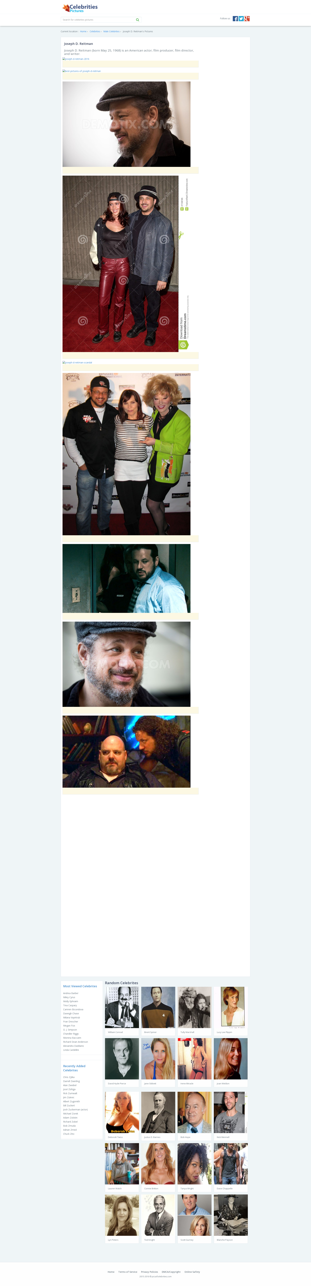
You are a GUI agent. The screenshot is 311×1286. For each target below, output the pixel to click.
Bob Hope (185, 1137)
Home (111, 1271)
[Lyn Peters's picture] (122, 1214)
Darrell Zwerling (71, 1081)
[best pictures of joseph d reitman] (82, 70)
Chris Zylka (69, 1077)
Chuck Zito (68, 1133)
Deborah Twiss (115, 1137)
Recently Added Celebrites (74, 1068)
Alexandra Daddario (73, 1045)
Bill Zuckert (69, 1105)
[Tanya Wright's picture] (195, 1163)
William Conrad (115, 1032)
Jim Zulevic (68, 1097)
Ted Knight (149, 1239)
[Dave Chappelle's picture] (231, 1163)
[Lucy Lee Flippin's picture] (231, 1007)
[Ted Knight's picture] (158, 1214)
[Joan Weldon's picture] (231, 1058)
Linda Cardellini (71, 1049)
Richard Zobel (70, 1121)
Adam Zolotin (70, 1117)
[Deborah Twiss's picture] (122, 1112)
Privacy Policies (149, 1271)
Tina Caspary (70, 1005)
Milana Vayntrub (71, 1017)
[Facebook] (235, 18)
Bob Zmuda (69, 1125)
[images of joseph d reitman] (126, 578)
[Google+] (247, 18)
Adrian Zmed (70, 1129)
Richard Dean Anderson (75, 1041)
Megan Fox (69, 1025)
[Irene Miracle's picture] (195, 1058)
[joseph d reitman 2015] (126, 751)
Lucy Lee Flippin (224, 1032)
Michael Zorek (70, 1113)
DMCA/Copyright (171, 1271)
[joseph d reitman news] (126, 123)
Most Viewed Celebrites (80, 986)
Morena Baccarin (72, 1037)
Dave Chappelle (225, 1188)
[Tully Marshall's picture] (195, 1007)
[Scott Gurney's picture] (195, 1214)
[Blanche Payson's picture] (231, 1214)
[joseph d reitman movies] (126, 664)
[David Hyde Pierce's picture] (122, 1058)
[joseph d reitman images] (126, 453)
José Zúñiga (69, 1089)
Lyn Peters (113, 1239)
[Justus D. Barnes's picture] (158, 1112)
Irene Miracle (187, 1083)
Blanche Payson (225, 1239)
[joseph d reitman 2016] (76, 58)
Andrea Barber (70, 993)
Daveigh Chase (71, 1013)
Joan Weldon (223, 1083)
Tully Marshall (187, 1032)
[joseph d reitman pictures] (126, 263)
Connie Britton (151, 1188)
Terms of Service (127, 1271)
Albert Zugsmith (71, 1101)
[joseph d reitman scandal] (77, 362)
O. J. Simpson (70, 1029)
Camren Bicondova (73, 1009)
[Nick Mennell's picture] (231, 1112)
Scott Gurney (187, 1239)
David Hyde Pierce (117, 1083)
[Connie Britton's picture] (158, 1163)
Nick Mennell (223, 1137)
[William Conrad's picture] (122, 1007)
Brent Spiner (150, 1032)
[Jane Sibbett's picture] (158, 1058)
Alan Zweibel (69, 1085)
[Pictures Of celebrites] (80, 8)
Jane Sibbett (150, 1083)
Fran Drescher (70, 1021)
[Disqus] (155, 843)
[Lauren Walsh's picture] (122, 1163)
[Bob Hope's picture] (195, 1112)
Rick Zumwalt (70, 1093)
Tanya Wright (187, 1188)
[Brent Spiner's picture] (158, 1007)
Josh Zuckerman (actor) (75, 1109)
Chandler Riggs (71, 1033)
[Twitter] (241, 18)
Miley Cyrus (69, 997)
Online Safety (192, 1271)
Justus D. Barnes (152, 1137)
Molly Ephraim (70, 1001)
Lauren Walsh (115, 1188)
